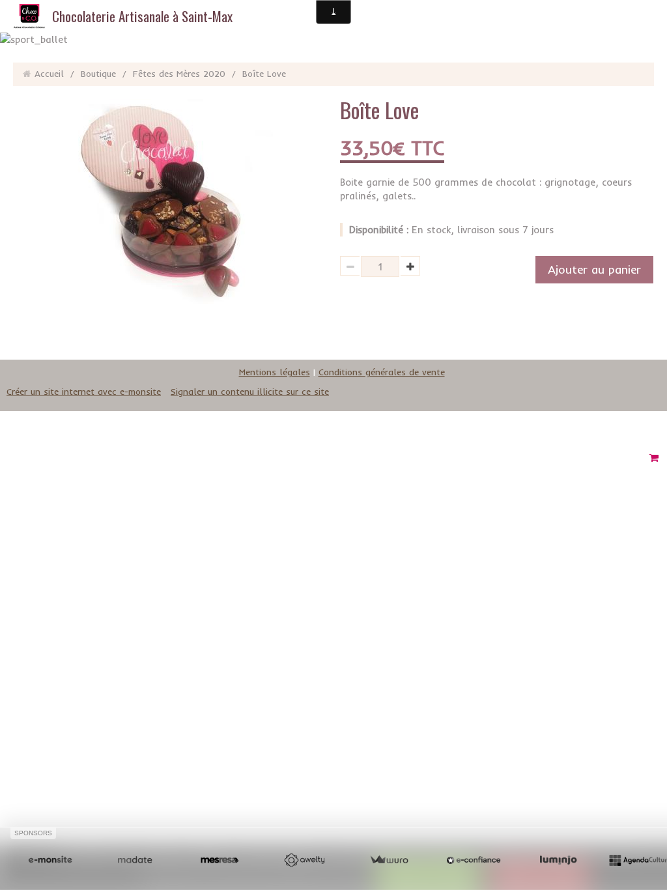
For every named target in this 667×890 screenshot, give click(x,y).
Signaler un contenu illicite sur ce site (250, 391)
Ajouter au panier (594, 269)
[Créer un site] (50, 860)
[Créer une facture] (389, 860)
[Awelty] (304, 860)
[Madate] (135, 860)
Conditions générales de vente (382, 372)
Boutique (98, 73)
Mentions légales (274, 372)
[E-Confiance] (473, 860)
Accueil (49, 73)
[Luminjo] (558, 860)
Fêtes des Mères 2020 (179, 73)
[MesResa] (219, 860)
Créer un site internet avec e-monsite (84, 391)
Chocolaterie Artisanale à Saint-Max (142, 16)
